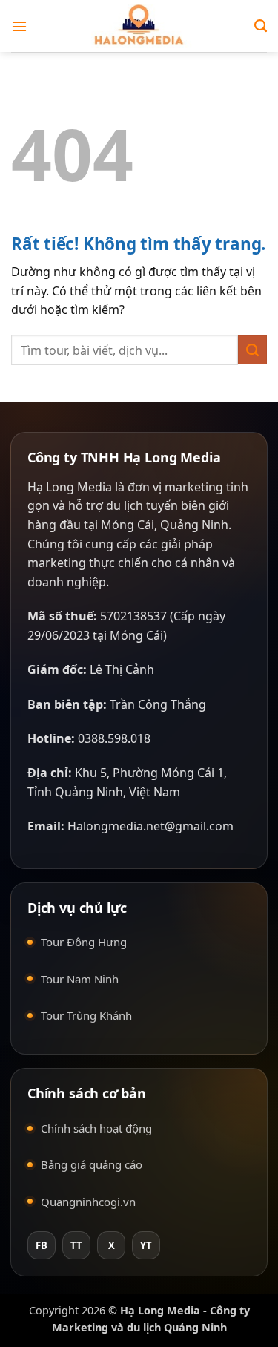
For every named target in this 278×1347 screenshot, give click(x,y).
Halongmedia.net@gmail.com (150, 826)
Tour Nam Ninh (80, 978)
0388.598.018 (114, 738)
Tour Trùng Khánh (86, 1015)
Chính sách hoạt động (96, 1128)
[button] (20, 25)
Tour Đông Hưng (84, 941)
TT (76, 1245)
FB (41, 1245)
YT (146, 1245)
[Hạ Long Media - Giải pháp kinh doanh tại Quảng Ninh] (139, 26)
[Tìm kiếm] (260, 26)
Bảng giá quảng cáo (91, 1164)
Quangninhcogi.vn (88, 1201)
